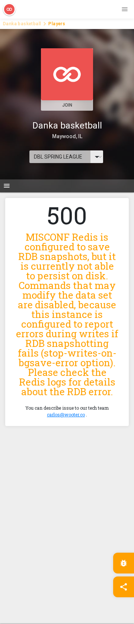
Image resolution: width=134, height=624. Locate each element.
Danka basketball (22, 23)
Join (67, 105)
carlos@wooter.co (66, 414)
